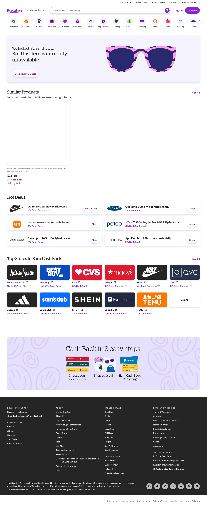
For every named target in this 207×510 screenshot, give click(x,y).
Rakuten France (14, 443)
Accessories (158, 446)
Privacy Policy (62, 454)
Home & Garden (160, 424)
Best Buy (109, 412)
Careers (59, 437)
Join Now (192, 10)
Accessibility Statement (67, 466)
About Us (60, 416)
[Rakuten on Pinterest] (189, 486)
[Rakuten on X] (173, 486)
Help (58, 470)
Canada (10, 426)
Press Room (61, 433)
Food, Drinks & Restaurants (166, 420)
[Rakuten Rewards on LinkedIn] (197, 486)
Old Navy (109, 433)
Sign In (179, 10)
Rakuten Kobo (143, 501)
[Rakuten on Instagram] (149, 486)
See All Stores (111, 450)
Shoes (156, 441)
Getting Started (63, 412)
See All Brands (111, 446)
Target (108, 441)
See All (196, 92)
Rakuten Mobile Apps (17, 412)
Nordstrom (110, 429)
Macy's (108, 424)
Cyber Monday (111, 464)
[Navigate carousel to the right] (199, 21)
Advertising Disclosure (17, 489)
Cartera (11, 435)
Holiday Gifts (110, 469)
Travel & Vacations (161, 412)
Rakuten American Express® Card (168, 460)
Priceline (109, 437)
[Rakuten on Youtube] (181, 486)
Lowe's (108, 420)
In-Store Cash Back (162, 456)
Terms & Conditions (65, 450)
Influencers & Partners (66, 429)
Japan (10, 430)
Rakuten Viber (128, 501)
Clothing (157, 416)
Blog (58, 441)
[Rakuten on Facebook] (165, 486)
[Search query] (167, 10)
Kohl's (107, 416)
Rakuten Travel (160, 501)
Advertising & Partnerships (68, 424)
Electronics (158, 433)
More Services (176, 501)
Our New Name (63, 420)
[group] (38, 143)
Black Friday (110, 460)
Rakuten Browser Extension (166, 464)
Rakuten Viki (113, 501)
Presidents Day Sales (114, 473)
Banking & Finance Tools (164, 437)
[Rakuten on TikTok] (157, 486)
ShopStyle (12, 439)
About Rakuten (193, 501)
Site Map (60, 446)
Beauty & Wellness (161, 429)
